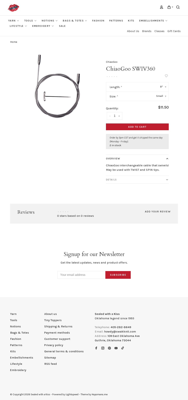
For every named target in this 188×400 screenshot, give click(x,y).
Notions (48, 20)
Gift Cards (174, 31)
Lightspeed (72, 394)
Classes (159, 31)
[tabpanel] (57, 86)
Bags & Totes (73, 20)
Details (111, 179)
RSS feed (50, 364)
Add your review (158, 211)
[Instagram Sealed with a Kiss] (102, 348)
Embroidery (41, 26)
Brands (146, 31)
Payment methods (57, 332)
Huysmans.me (100, 394)
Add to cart (137, 126)
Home (13, 41)
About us (50, 314)
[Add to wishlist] (166, 76)
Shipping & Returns (58, 326)
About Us (133, 31)
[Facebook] (96, 348)
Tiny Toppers (53, 320)
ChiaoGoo (112, 61)
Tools (28, 20)
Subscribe (118, 274)
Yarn (12, 20)
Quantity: (112, 108)
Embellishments (151, 20)
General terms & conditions (64, 351)
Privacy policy (53, 345)
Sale (62, 26)
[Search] (178, 7)
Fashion (98, 20)
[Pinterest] (109, 348)
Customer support (57, 339)
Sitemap (50, 357)
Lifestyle (17, 26)
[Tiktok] (122, 348)
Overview (113, 158)
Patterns (116, 20)
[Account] (162, 7)
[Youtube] (116, 348)
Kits (131, 20)
